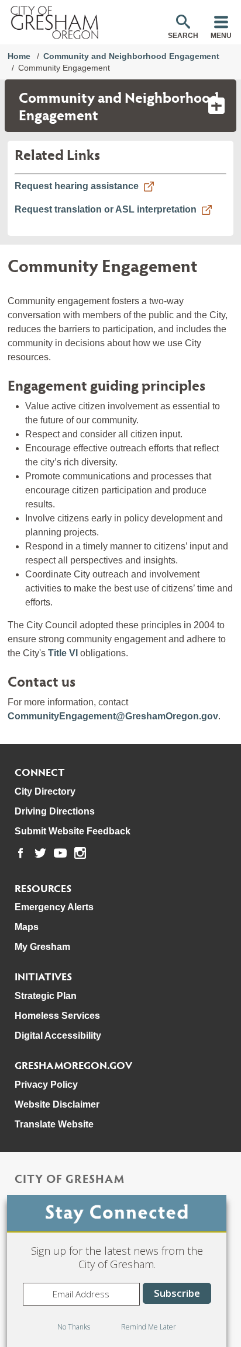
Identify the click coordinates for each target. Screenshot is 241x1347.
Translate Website (54, 1124)
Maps (27, 927)
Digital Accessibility (58, 1035)
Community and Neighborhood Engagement (131, 56)
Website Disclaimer (57, 1104)
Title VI (64, 653)
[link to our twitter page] (40, 853)
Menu (221, 36)
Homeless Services (57, 1016)
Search (183, 36)
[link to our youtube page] (60, 853)
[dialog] (116, 1271)
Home (19, 56)
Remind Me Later (148, 1327)
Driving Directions (55, 811)
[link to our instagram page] (80, 853)
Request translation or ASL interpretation (106, 209)
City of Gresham (70, 1178)
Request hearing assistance (77, 186)
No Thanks (73, 1327)
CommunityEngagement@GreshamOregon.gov (113, 716)
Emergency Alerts (54, 907)
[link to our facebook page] (20, 853)
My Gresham (42, 947)
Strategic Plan (46, 996)
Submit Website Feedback (72, 831)
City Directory (45, 791)
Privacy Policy (46, 1085)
